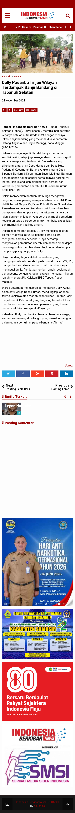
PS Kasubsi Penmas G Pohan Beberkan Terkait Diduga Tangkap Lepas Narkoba (42, 28)
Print (20, 110)
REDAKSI (53, 802)
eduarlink (39, 805)
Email (33, 110)
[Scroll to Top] (67, 804)
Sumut (69, 365)
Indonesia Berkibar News (31, 802)
